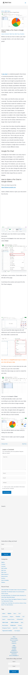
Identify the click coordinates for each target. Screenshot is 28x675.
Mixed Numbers (5, 625)
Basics (15, 613)
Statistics (3, 582)
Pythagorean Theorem (6, 628)
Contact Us (14, 643)
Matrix (22, 622)
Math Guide (5, 622)
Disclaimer (14, 641)
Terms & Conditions (14, 640)
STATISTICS (14, 653)
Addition (3, 613)
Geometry (3, 566)
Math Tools (3, 570)
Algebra (3, 562)
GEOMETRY (14, 650)
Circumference (5, 616)
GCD (23, 616)
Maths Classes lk (4, 574)
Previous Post (4, 443)
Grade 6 (3, 619)
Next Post (24, 443)
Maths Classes (14, 622)
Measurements (4, 576)
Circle (19, 613)
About (14, 636)
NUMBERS (14, 647)
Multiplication (13, 625)
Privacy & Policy (14, 638)
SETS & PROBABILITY (14, 655)
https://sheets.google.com (8, 187)
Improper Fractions (10, 619)
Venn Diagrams (17, 630)
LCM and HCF (20, 619)
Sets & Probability (5, 580)
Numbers (3, 578)
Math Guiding (4, 568)
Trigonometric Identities (7, 630)
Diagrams (11, 616)
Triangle (21, 628)
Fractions (3, 564)
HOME (14, 645)
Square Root (15, 628)
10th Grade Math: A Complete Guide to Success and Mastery (14, 589)
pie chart (4, 74)
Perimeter (20, 625)
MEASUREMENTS (14, 652)
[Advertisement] (14, 58)
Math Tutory (3, 572)
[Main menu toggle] (25, 2)
